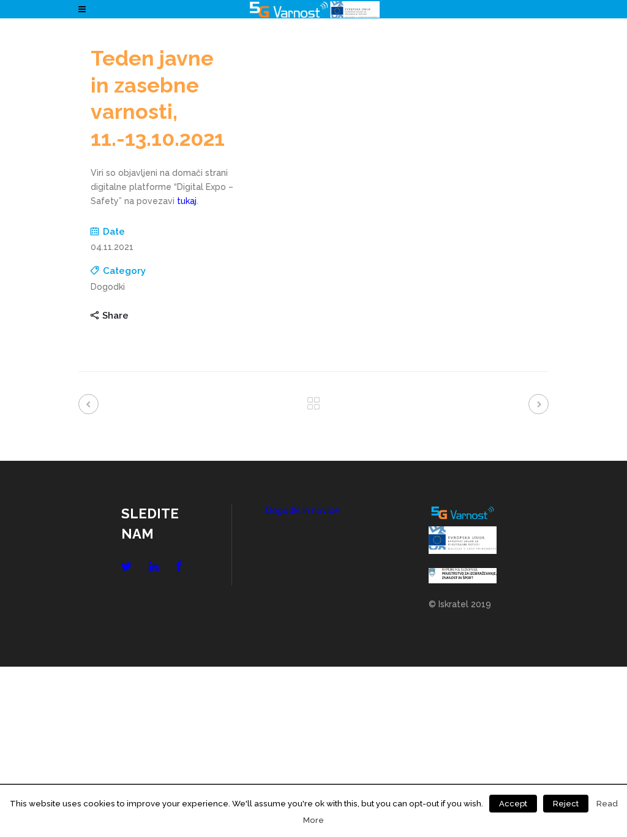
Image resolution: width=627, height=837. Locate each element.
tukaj (187, 201)
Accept (513, 803)
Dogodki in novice (302, 510)
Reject (566, 803)
